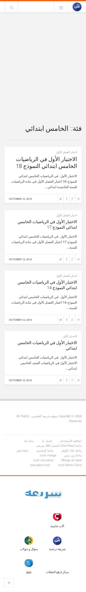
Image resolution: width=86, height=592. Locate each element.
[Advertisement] (43, 59)
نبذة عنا (29, 441)
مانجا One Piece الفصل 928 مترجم (59, 445)
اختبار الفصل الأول (66, 152)
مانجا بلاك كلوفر (71, 450)
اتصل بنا (47, 441)
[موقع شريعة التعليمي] (77, 7)
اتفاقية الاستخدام (71, 441)
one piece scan (40, 465)
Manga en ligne (71, 460)
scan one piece (43, 460)
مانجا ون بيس (73, 455)
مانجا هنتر (22, 450)
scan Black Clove (70, 465)
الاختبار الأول (70, 336)
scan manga (48, 455)
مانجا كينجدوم (44, 450)
